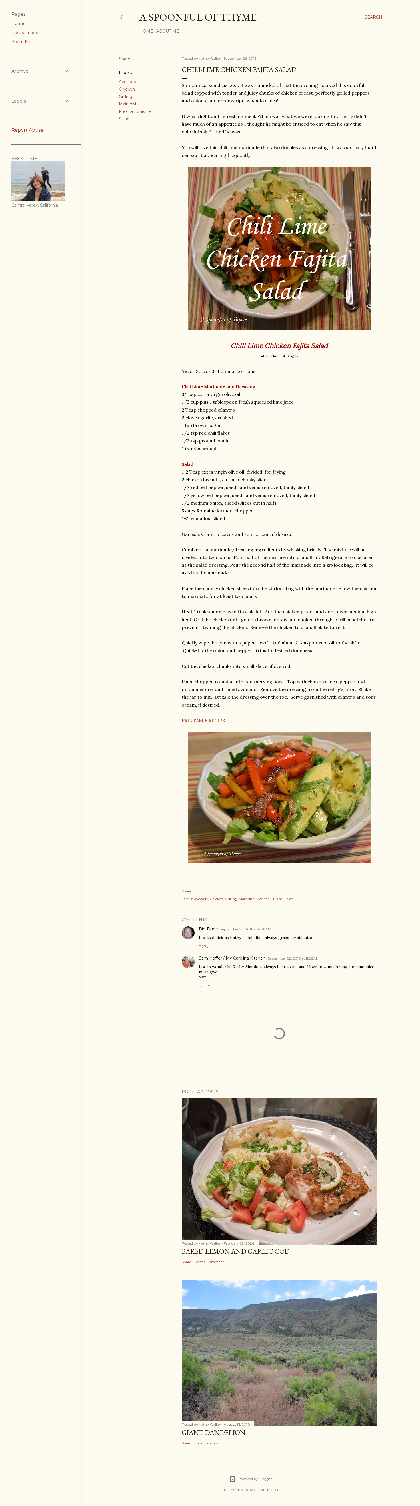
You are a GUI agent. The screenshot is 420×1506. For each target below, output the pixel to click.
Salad (124, 118)
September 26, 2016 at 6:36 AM (245, 929)
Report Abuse (27, 130)
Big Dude (208, 929)
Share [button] (124, 58)
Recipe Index (24, 32)
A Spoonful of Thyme (198, 17)
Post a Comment (209, 1262)
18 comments (206, 1443)
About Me (167, 31)
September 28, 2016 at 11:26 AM (293, 958)
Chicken (127, 89)
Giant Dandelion (213, 1432)
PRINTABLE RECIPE (203, 720)
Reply (204, 946)
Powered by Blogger (255, 1479)
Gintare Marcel (266, 1489)
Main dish (128, 104)
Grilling (125, 96)
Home (146, 31)
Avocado (127, 81)
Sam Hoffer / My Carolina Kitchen (232, 958)
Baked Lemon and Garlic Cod (236, 1251)
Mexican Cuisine (135, 111)
